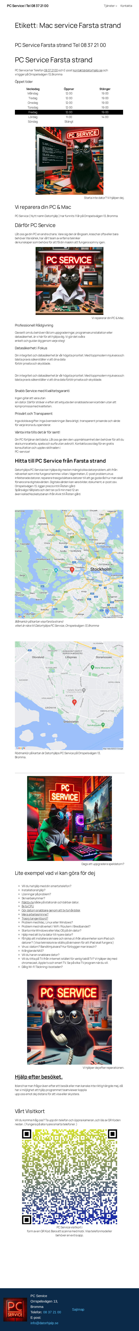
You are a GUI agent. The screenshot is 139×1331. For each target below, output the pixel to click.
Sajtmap (78, 1309)
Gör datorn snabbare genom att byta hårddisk (51, 910)
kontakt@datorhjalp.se (88, 70)
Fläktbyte (28, 902)
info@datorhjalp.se (44, 1323)
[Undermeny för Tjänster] (116, 6)
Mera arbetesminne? (35, 914)
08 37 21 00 (51, 70)
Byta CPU (28, 906)
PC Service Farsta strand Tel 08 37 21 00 (60, 45)
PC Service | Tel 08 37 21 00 (27, 5)
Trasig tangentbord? (35, 918)
